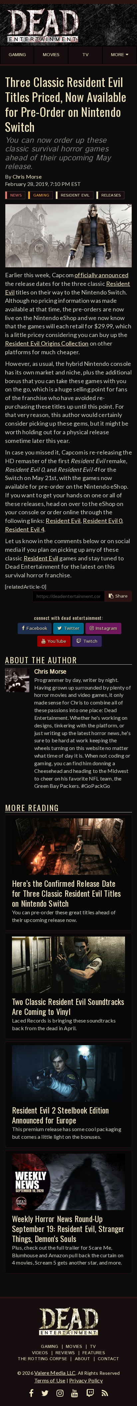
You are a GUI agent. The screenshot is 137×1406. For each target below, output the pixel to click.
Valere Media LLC (54, 1372)
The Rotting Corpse (42, 1359)
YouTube (56, 641)
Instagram (105, 628)
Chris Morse (27, 176)
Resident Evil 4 (24, 529)
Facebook (36, 628)
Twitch (89, 641)
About (82, 1359)
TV (93, 1347)
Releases (111, 195)
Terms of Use (49, 1380)
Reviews (65, 1353)
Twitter (70, 628)
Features (93, 1353)
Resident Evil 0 (102, 520)
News (16, 195)
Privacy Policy (86, 1380)
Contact (108, 1359)
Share (121, 596)
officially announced (101, 275)
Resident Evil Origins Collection (46, 343)
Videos (40, 1353)
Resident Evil (75, 195)
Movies (74, 1347)
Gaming (41, 195)
